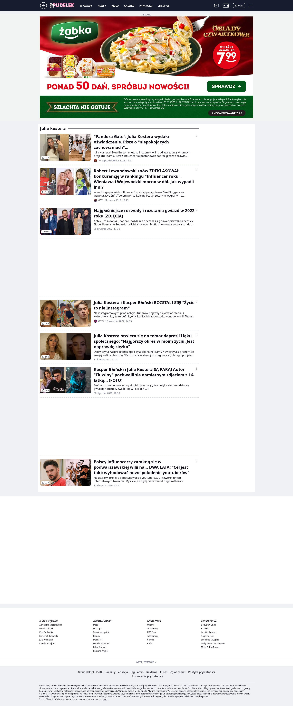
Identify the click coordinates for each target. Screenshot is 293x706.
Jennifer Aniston (208, 632)
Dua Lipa (97, 628)
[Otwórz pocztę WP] (216, 5)
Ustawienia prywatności (147, 676)
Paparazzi (145, 5)
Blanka (96, 636)
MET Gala (151, 632)
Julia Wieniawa (46, 639)
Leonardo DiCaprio (210, 639)
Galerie (129, 5)
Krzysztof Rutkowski (48, 636)
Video (115, 5)
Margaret (97, 639)
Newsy (101, 5)
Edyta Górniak (99, 647)
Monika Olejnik (46, 628)
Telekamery (152, 636)
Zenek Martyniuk (101, 632)
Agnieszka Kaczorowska (50, 624)
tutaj (105, 699)
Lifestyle (164, 5)
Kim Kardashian (46, 632)
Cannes (150, 639)
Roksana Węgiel (100, 650)
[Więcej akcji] (197, 136)
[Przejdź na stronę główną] (43, 8)
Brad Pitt (205, 628)
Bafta (149, 643)
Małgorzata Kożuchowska (213, 643)
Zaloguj (239, 5)
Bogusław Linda (208, 624)
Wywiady (86, 5)
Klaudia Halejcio (46, 643)
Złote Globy (152, 628)
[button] (226, 6)
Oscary (150, 624)
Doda (95, 624)
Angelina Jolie (207, 636)
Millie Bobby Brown (210, 647)
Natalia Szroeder (101, 643)
